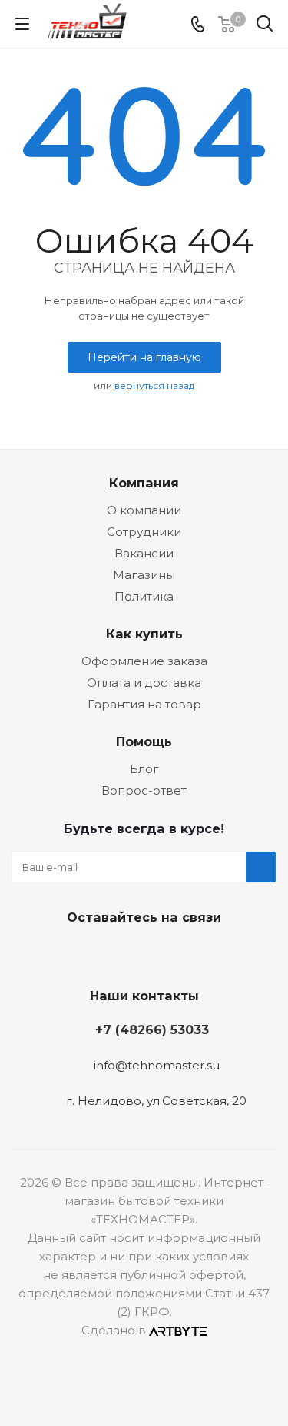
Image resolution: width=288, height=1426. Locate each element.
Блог (144, 769)
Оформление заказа (144, 661)
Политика (144, 596)
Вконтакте (83, 953)
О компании (144, 510)
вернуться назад (154, 385)
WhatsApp (198, 953)
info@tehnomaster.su (157, 1065)
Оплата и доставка (144, 682)
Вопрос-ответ (144, 790)
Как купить (144, 633)
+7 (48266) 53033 (152, 1029)
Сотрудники (144, 531)
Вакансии (144, 553)
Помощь (144, 741)
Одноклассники (159, 953)
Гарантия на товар (144, 704)
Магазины (144, 574)
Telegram (121, 953)
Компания (144, 482)
